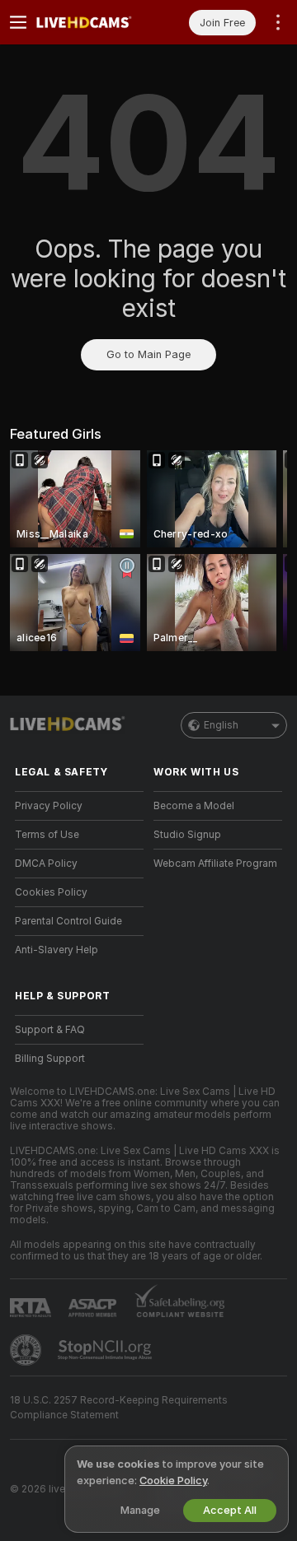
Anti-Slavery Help (56, 950)
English (221, 725)
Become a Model (193, 806)
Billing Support (50, 1058)
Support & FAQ (50, 1030)
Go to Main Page (148, 354)
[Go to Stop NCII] (106, 1350)
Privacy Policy (48, 806)
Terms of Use (47, 834)
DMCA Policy (46, 863)
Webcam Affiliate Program (215, 863)
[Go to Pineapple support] (27, 1350)
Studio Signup (187, 834)
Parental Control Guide (68, 921)
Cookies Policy (51, 892)
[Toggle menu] (18, 22)
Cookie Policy (173, 1480)
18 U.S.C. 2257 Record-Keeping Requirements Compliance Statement (119, 1407)
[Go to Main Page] (92, 22)
